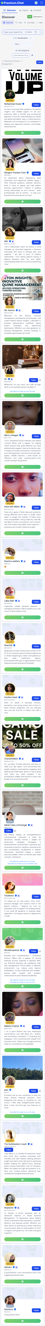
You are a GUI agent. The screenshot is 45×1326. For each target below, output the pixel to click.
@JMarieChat (9, 761)
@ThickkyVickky (9, 898)
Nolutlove (9, 1309)
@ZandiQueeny (9, 1210)
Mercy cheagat (11, 435)
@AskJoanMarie (10, 1146)
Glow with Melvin (12, 507)
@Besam (7, 564)
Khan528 (8, 645)
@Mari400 (8, 827)
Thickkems (9, 895)
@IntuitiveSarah (9, 700)
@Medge (7, 175)
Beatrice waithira (12, 561)
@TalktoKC (8, 382)
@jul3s (6, 1092)
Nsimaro (8, 1267)
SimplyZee (9, 1208)
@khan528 (8, 648)
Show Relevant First (21, 55)
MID (6, 241)
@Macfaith (8, 1028)
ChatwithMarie (11, 759)
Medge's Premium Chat (15, 172)
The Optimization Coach (15, 1144)
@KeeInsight (8, 313)
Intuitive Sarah (11, 697)
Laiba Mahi (9, 601)
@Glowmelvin (9, 509)
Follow (39, 62)
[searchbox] (26, 44)
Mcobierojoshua (12, 950)
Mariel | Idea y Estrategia (15, 825)
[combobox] (22, 44)
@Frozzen (7, 438)
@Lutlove (7, 1312)
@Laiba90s (8, 603)
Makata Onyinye (12, 1026)
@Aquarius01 (9, 106)
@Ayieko (7, 953)
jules (6, 1090)
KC (6, 379)
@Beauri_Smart (9, 244)
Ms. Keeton (9, 310)
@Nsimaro (8, 1270)
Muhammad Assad (13, 104)
